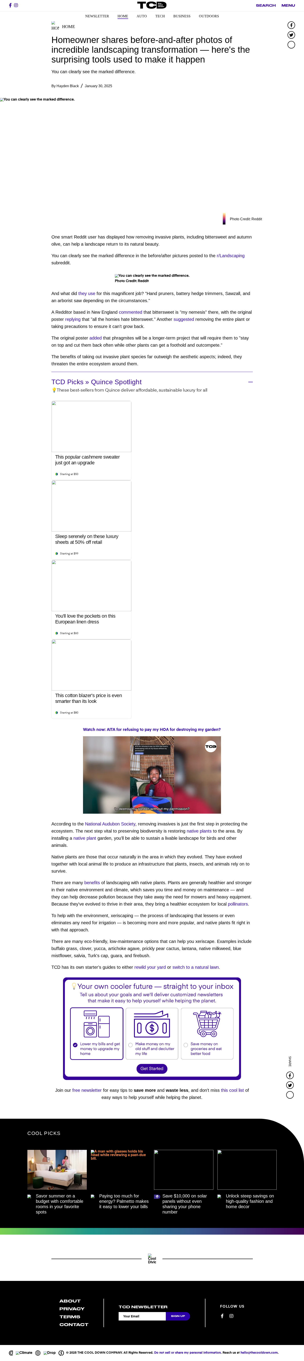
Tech (160, 16)
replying (73, 319)
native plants (199, 831)
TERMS (69, 1316)
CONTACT (74, 1324)
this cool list (232, 1090)
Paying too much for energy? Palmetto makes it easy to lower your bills (124, 1201)
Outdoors (209, 16)
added (95, 338)
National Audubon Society (110, 823)
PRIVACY (72, 1308)
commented (130, 312)
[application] (152, 775)
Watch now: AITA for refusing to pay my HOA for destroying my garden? (152, 730)
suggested (184, 319)
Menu (288, 6)
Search (266, 6)
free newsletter (87, 1090)
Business (182, 16)
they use (86, 293)
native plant (84, 838)
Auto (142, 16)
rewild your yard (150, 967)
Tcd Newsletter (143, 1307)
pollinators (238, 904)
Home (123, 16)
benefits (92, 882)
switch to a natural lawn (195, 967)
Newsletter (97, 16)
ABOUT (70, 1301)
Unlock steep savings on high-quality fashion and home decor (250, 1201)
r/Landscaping (231, 255)
